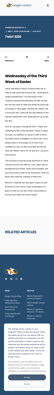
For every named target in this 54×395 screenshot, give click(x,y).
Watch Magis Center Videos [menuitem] (36, 304)
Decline (27, 384)
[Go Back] (27, 57)
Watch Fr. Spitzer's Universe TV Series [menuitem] (35, 310)
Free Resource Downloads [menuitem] (11, 308)
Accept (27, 377)
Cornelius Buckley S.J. (15, 27)
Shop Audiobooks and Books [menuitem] (12, 314)
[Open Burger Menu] (47, 5)
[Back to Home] (20, 5)
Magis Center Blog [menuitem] (13, 296)
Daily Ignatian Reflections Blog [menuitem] (12, 301)
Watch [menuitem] (30, 291)
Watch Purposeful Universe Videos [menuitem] (35, 297)
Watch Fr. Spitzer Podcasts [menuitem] (34, 317)
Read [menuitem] (7, 291)
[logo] (11, 271)
